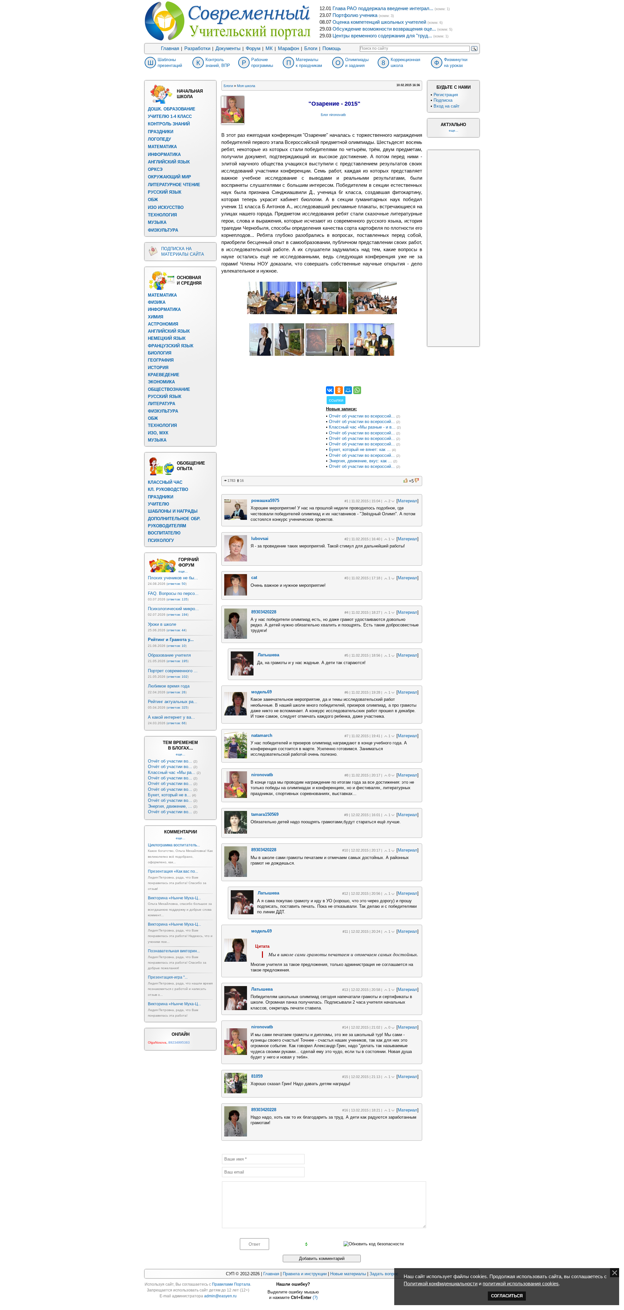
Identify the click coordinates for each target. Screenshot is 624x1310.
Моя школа (246, 86)
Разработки (197, 48)
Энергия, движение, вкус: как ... (360, 460)
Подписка (443, 100)
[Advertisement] (270, 427)
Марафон (288, 48)
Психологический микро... (173, 608)
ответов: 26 (176, 692)
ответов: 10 (176, 646)
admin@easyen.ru (220, 1296)
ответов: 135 (177, 599)
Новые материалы (348, 1273)
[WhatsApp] (357, 390)
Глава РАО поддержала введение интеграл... (382, 8)
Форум (253, 48)
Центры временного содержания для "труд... (382, 35)
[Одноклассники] (339, 390)
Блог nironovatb (333, 115)
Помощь (331, 48)
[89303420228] (235, 637)
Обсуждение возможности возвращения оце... (384, 29)
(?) (315, 1297)
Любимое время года (168, 686)
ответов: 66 (176, 723)
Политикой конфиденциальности (440, 1283)
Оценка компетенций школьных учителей (379, 22)
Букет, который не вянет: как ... (360, 449)
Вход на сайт (447, 106)
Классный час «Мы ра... (171, 772)
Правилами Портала (231, 1284)
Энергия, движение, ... (170, 806)
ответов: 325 (177, 707)
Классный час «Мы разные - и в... (362, 427)
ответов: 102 (177, 676)
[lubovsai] (235, 560)
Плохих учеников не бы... (173, 577)
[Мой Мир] (348, 390)
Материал (407, 500)
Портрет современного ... (173, 670)
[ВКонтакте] (330, 390)
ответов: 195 (177, 661)
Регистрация (446, 94)
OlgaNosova (157, 1042)
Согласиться (507, 1295)
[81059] (235, 1091)
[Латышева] (242, 674)
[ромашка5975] (235, 518)
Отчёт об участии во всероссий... (362, 416)
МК (269, 48)
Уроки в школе (162, 624)
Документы (227, 48)
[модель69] (235, 714)
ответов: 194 (177, 614)
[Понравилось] (406, 480)
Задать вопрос (384, 1273)
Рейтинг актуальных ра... (172, 701)
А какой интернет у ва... (171, 717)
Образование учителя (169, 655)
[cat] (235, 594)
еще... (183, 571)
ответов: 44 (176, 630)
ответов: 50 (176, 583)
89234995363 (179, 1042)
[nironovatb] (235, 796)
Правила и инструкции (305, 1273)
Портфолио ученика (354, 15)
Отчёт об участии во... (170, 761)
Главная (170, 48)
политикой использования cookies (521, 1283)
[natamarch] (235, 756)
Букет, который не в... (169, 794)
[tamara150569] (235, 832)
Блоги (310, 48)
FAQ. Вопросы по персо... (173, 593)
